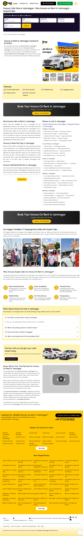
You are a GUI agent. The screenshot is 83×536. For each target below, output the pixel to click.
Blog (42, 526)
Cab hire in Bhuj (33, 433)
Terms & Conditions (16, 526)
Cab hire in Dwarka (60, 433)
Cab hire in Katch (60, 437)
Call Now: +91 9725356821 (41, 113)
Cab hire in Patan (20, 441)
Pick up (6, 19)
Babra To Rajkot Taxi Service (25, 493)
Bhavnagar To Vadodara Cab (57, 498)
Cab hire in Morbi (73, 437)
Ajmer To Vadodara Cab (9, 484)
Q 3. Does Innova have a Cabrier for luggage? (19, 332)
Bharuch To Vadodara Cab (72, 493)
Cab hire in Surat (20, 443)
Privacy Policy (6, 526)
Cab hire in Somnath (8, 443)
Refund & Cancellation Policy (29, 526)
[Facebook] (70, 517)
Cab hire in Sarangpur (61, 441)
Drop (24, 19)
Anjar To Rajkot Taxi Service (41, 489)
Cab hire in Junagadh (47, 437)
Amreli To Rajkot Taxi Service (57, 484)
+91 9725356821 (65, 419)
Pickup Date (43, 19)
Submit (26, 25)
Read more (22, 179)
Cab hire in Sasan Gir (74, 441)
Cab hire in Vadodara (47, 443)
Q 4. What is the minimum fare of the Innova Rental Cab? (22, 336)
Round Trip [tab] (16, 15)
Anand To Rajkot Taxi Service (10, 489)
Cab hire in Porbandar (34, 441)
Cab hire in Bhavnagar (19, 433)
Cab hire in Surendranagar (33, 444)
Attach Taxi (34, 3)
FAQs (39, 526)
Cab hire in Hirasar (20, 437)
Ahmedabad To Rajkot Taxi (41, 474)
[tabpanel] (41, 22)
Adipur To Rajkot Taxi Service (10, 460)
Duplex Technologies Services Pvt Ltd (48, 530)
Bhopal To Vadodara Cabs (9, 503)
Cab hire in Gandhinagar (6, 437)
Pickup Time (61, 19)
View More (41, 448)
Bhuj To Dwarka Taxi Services (57, 503)
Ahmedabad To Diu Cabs (9, 465)
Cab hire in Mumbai (8, 441)
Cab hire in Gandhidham (72, 433)
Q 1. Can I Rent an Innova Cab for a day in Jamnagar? (21, 317)
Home (15, 3)
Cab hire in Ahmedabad (6, 433)
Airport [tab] (29, 15)
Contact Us (24, 3)
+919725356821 (49, 3)
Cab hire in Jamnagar (34, 437)
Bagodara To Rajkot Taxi (40, 493)
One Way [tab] (8, 15)
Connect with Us (11, 359)
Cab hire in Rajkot (46, 441)
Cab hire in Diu (46, 433)
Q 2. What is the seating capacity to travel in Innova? (21, 327)
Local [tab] (23, 15)
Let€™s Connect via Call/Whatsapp (69, 415)
